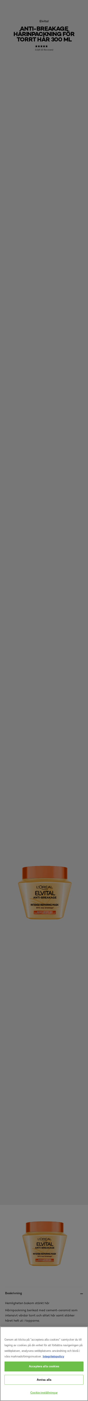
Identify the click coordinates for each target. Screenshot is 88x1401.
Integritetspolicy (53, 1356)
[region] (44, 1364)
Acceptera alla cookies (44, 1366)
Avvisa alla (44, 1379)
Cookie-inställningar (44, 1392)
